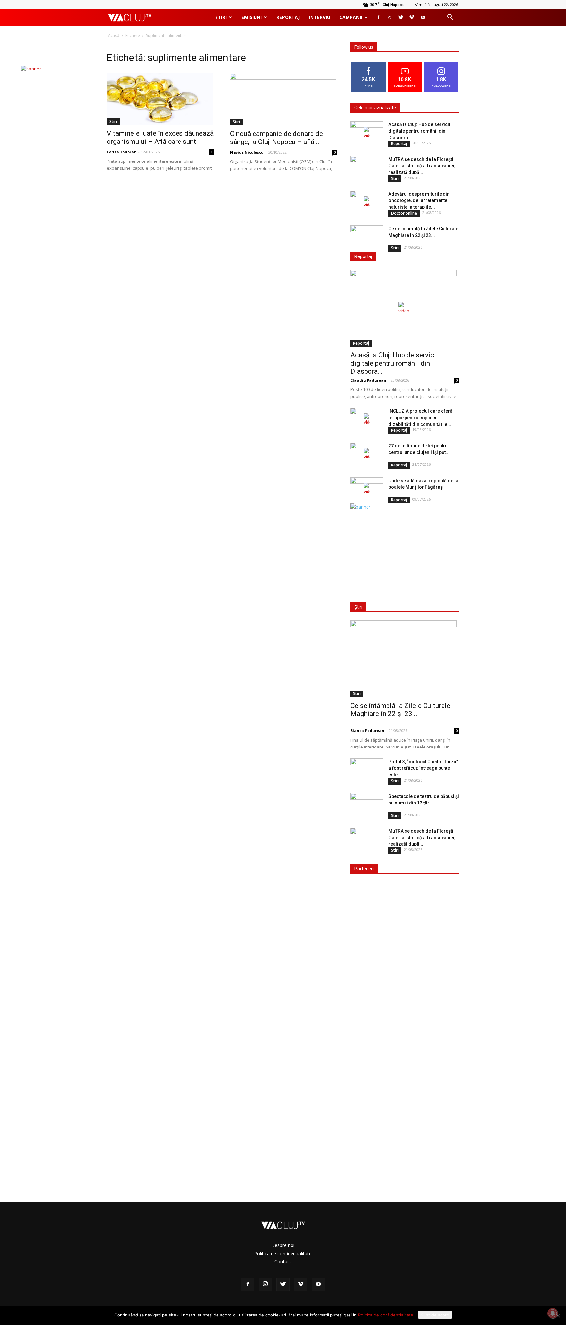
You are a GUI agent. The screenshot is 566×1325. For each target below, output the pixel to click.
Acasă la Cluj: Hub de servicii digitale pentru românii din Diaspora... (419, 131)
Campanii (350, 17)
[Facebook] (378, 17)
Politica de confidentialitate (282, 1253)
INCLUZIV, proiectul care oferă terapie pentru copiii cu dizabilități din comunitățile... (420, 417)
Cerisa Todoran (122, 151)
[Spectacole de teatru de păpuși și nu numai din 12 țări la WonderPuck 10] (366, 804)
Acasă (113, 35)
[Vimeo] (412, 17)
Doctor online (404, 213)
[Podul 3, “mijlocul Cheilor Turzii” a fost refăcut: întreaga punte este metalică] (366, 769)
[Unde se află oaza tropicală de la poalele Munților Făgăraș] (366, 488)
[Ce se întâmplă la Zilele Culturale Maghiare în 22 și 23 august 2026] (366, 236)
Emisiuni (251, 17)
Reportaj (288, 17)
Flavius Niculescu (247, 152)
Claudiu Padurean (368, 380)
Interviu (319, 17)
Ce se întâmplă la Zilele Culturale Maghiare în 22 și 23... (400, 710)
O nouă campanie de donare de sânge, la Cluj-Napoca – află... (276, 138)
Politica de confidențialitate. (386, 1314)
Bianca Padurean (367, 730)
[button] (450, 18)
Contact (282, 1262)
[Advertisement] (403, 551)
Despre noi (282, 1245)
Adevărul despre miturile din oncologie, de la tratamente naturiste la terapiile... (419, 200)
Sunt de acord (435, 1314)
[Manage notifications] (552, 1313)
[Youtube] (423, 17)
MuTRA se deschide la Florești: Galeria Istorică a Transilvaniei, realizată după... (421, 166)
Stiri (221, 17)
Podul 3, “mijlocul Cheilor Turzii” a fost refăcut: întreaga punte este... (423, 768)
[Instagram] (389, 17)
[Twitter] (401, 17)
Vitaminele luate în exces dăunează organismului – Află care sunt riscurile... (160, 141)
